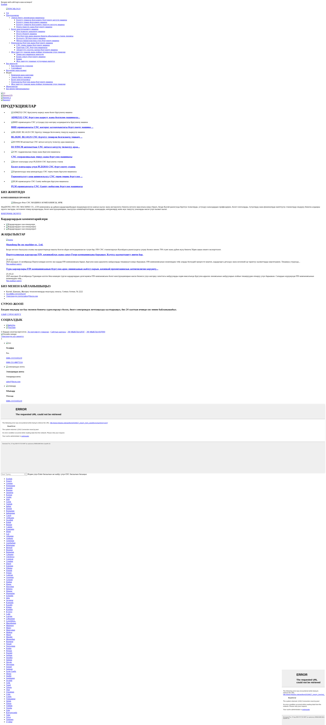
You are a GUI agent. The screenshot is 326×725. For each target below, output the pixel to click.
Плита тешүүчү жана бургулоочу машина (34, 27)
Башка (19, 59)
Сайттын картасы (58, 332)
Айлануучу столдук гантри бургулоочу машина (37, 50)
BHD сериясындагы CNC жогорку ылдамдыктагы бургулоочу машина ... (52, 127)
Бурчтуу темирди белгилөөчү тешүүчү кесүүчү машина (40, 24)
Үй (7, 13)
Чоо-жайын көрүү (14, 264)
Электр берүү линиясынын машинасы (27, 18)
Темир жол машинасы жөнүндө (30, 54)
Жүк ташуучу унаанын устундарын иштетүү (35, 61)
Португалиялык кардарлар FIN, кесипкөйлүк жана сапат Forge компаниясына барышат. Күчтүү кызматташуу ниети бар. (74, 254)
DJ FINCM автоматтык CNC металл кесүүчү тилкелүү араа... (45, 147)
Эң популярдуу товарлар (38, 332)
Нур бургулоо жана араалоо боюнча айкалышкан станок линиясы (44, 36)
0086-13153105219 (14, 358)
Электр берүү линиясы (21, 77)
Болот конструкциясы (20, 79)
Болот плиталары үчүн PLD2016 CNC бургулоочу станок (43, 166)
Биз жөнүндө (11, 63)
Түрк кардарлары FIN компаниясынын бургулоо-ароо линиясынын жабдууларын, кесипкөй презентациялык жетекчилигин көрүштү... (82, 269)
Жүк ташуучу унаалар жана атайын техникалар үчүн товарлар (38, 52)
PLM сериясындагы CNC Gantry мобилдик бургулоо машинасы (47, 186)
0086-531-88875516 (14, 362)
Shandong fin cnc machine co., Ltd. (24, 244)
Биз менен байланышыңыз (17, 89)
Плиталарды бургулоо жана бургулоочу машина (32, 43)
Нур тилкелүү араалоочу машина (30, 31)
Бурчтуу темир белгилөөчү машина (31, 22)
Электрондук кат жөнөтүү (12, 336)
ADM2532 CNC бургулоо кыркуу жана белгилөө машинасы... (45, 117)
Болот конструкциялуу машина (24, 29)
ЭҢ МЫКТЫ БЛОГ (76, 332)
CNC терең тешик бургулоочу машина (33, 45)
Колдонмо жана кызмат (16, 70)
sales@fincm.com (13, 382)
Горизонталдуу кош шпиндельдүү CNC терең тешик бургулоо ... (47, 176)
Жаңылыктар (12, 86)
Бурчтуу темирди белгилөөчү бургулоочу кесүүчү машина (41, 20)
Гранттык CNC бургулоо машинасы (31, 47)
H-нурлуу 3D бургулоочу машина (30, 38)
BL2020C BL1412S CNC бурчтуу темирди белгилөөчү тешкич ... (46, 137)
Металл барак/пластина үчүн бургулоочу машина (37, 40)
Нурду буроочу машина (26, 34)
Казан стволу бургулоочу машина (30, 57)
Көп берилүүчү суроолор (22, 66)
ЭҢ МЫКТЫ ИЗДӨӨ (95, 332)
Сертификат (16, 68)
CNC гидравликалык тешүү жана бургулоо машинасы (41, 156)
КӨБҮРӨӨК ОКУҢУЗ (11, 213)
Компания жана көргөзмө (22, 75)
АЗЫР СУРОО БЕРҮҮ (11, 314)
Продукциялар (12, 15)
